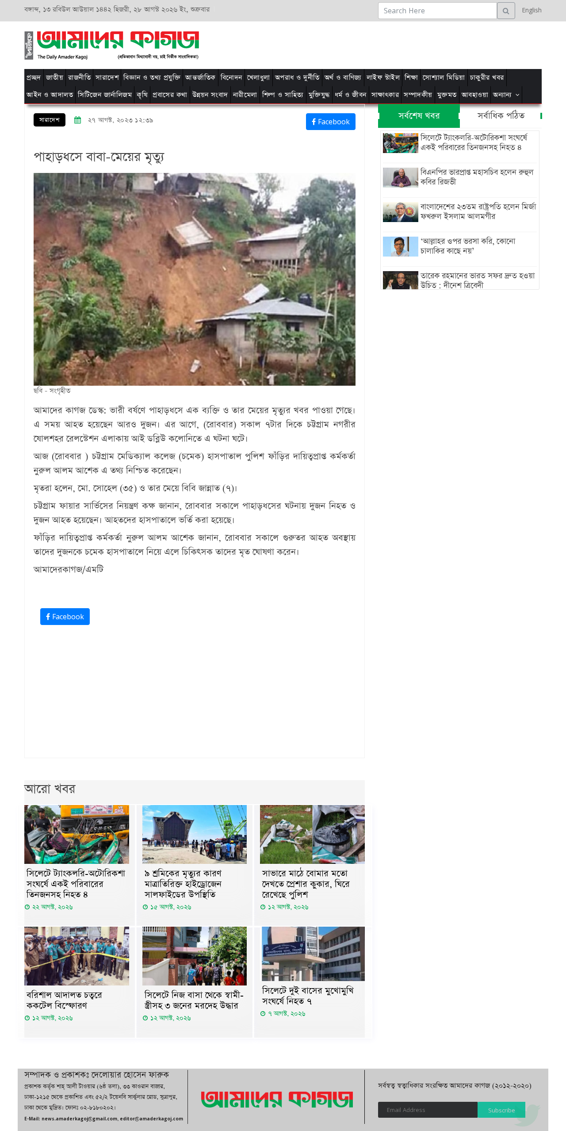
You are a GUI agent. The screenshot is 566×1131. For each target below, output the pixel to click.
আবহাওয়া (475, 95)
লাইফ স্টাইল (383, 77)
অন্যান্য (502, 95)
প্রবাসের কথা (170, 95)
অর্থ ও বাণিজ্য (343, 77)
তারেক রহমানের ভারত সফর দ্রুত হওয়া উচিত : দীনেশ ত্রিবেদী (478, 281)
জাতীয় (55, 77)
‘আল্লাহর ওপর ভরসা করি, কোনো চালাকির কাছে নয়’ (468, 246)
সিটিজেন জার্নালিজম (105, 95)
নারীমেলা (245, 95)
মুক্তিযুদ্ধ (319, 95)
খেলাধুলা (258, 77)
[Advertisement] (395, 44)
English (529, 10)
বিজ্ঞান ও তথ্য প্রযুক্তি (151, 77)
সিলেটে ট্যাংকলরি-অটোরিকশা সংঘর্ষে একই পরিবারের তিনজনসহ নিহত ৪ (76, 884)
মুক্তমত (447, 95)
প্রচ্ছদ (34, 77)
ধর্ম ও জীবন (351, 95)
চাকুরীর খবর (487, 77)
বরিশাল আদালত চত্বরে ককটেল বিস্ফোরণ (64, 1000)
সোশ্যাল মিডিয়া (444, 77)
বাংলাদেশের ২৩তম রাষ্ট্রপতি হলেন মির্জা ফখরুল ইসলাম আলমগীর (478, 212)
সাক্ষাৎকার (385, 95)
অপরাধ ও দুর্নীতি (297, 77)
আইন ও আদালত (50, 95)
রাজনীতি (79, 77)
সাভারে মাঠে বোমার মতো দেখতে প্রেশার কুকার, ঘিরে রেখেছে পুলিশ (306, 884)
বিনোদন (231, 77)
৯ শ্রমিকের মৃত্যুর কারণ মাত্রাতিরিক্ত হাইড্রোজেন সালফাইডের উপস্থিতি (183, 884)
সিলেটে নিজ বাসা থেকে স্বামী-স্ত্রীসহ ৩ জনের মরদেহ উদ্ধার (194, 1000)
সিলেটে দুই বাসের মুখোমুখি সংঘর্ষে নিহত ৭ (308, 996)
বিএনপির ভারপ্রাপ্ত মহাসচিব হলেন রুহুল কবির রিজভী (477, 177)
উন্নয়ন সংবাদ (210, 95)
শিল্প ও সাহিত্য (283, 95)
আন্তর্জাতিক (200, 77)
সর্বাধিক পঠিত (501, 116)
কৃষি (142, 95)
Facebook (333, 121)
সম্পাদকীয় (418, 95)
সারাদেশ (107, 77)
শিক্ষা (411, 77)
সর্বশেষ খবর (419, 116)
